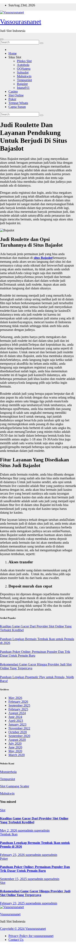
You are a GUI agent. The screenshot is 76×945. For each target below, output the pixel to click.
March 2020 (16, 755)
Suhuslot (22, 72)
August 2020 (17, 739)
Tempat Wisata (18, 103)
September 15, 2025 (14, 879)
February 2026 (18, 701)
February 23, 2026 (13, 855)
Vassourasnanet (20, 21)
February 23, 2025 (13, 903)
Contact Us (15, 939)
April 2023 (15, 720)
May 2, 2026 (9, 830)
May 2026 (15, 698)
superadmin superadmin (34, 830)
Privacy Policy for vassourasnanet (30, 936)
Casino (13, 91)
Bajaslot (22, 84)
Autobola (23, 65)
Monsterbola (8, 772)
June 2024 (15, 717)
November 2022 (19, 728)
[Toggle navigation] (1, 39)
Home (12, 53)
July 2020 (15, 743)
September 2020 (19, 736)
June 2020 (15, 747)
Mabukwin (24, 76)
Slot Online (16, 95)
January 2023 (17, 724)
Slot (2, 810)
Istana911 (23, 87)
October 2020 (17, 732)
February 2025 (18, 709)
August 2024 (17, 713)
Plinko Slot (24, 61)
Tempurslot (24, 80)
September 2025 (19, 705)
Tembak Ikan (9, 834)
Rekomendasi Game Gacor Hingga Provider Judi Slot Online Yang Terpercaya (35, 893)
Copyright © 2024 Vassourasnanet (23, 928)
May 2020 (15, 751)
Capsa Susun (17, 107)
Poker (12, 99)
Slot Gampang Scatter (14, 786)
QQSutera (23, 68)
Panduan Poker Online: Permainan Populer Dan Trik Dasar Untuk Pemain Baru (35, 653)
